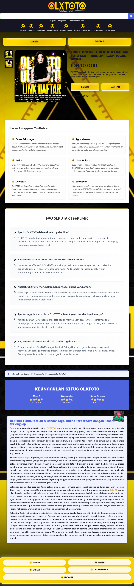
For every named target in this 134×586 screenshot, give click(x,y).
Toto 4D (113, 490)
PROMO (36, 562)
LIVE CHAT (68, 578)
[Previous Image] (17, 77)
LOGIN (34, 41)
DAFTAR (99, 41)
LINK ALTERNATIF (101, 570)
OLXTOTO (51, 428)
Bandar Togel (24, 457)
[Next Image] (64, 77)
